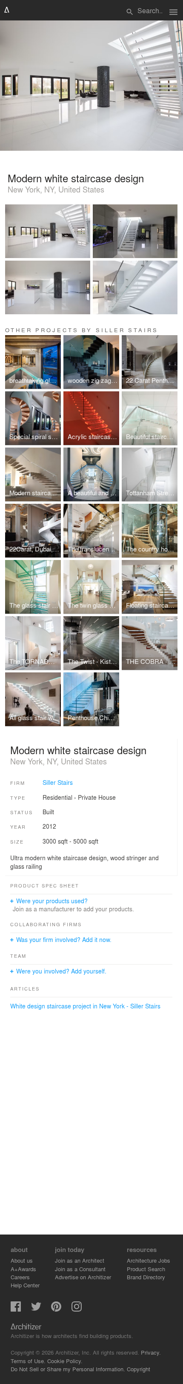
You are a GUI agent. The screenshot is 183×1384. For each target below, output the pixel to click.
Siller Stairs (58, 782)
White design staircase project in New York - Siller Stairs (85, 1006)
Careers (20, 1277)
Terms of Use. (28, 1361)
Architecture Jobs (148, 1260)
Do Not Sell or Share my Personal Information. (68, 1369)
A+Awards (23, 1269)
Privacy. (151, 1352)
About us (22, 1260)
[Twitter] (36, 1309)
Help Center (25, 1285)
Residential (57, 797)
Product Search (146, 1269)
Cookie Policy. (65, 1361)
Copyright (138, 1369)
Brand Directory (146, 1277)
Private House (97, 797)
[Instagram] (76, 1309)
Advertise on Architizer (83, 1277)
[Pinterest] (56, 1309)
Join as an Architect (79, 1260)
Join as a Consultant (80, 1269)
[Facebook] (16, 1309)
